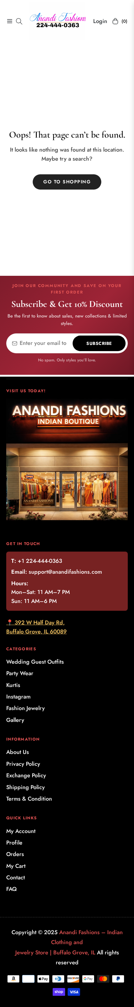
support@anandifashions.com (65, 572)
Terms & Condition (29, 799)
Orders (15, 854)
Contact (15, 877)
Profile (14, 843)
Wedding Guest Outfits (35, 662)
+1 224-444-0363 (40, 561)
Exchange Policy (26, 775)
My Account (21, 831)
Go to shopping (67, 181)
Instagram (18, 697)
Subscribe (99, 343)
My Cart (16, 866)
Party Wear (19, 673)
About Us (17, 752)
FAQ (11, 889)
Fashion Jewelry (25, 708)
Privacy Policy (23, 764)
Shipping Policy (25, 787)
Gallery (15, 720)
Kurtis (13, 685)
